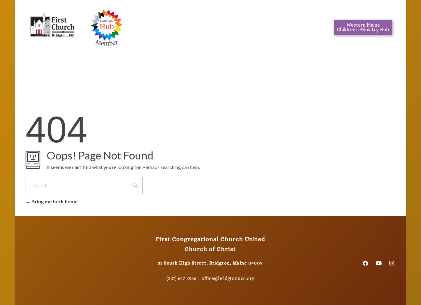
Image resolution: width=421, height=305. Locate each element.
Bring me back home (54, 201)
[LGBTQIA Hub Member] (106, 26)
